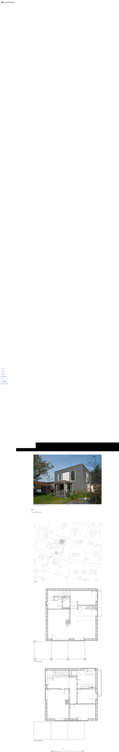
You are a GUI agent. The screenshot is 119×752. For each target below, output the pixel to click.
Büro (2, 378)
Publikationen (4, 381)
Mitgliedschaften (4, 383)
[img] (8, 4)
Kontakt (3, 369)
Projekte (3, 374)
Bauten (2, 371)
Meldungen (3, 376)
